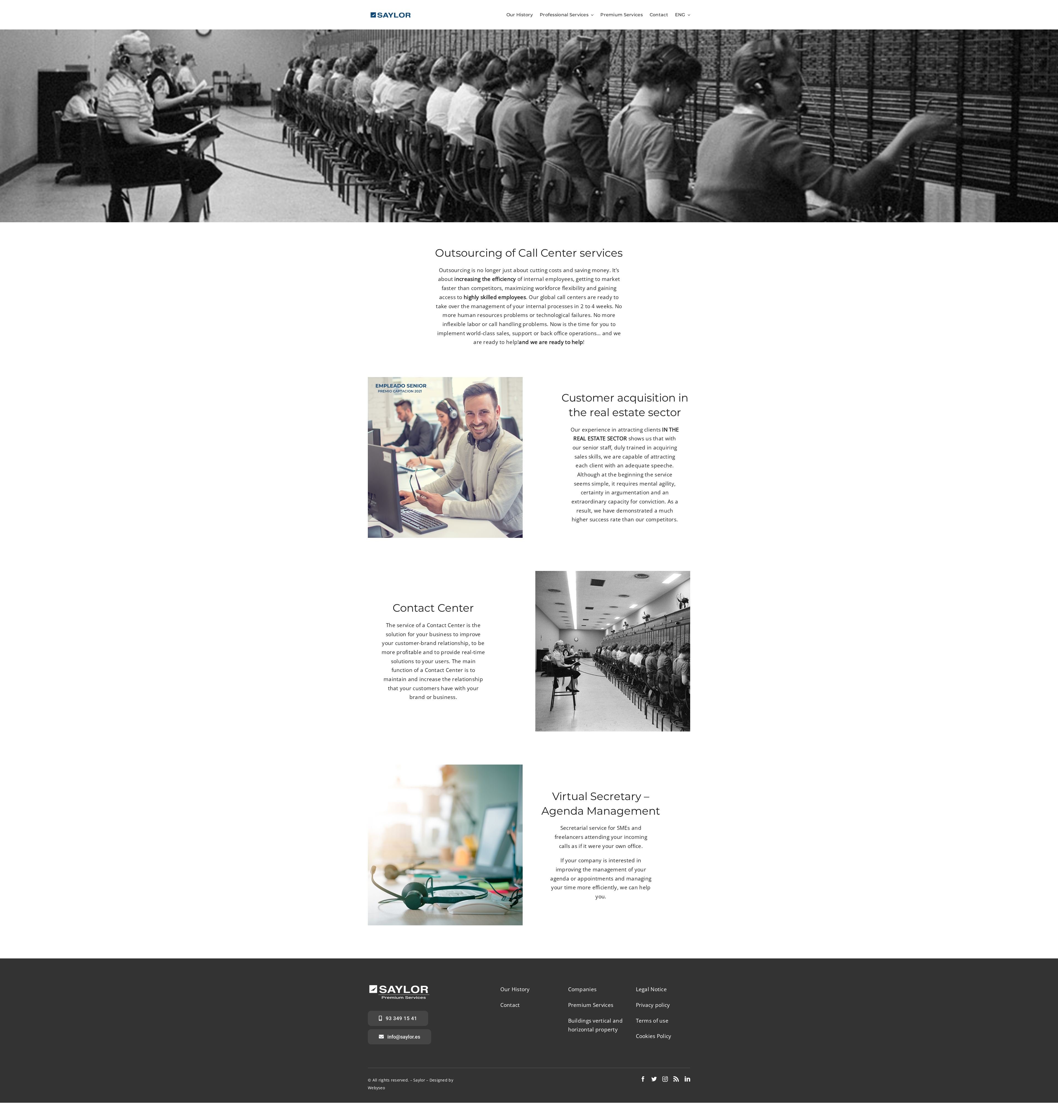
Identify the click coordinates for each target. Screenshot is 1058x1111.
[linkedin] (687, 1079)
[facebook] (643, 1079)
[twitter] (654, 1079)
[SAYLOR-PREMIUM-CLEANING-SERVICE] (390, 13)
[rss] (676, 1079)
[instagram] (665, 1079)
